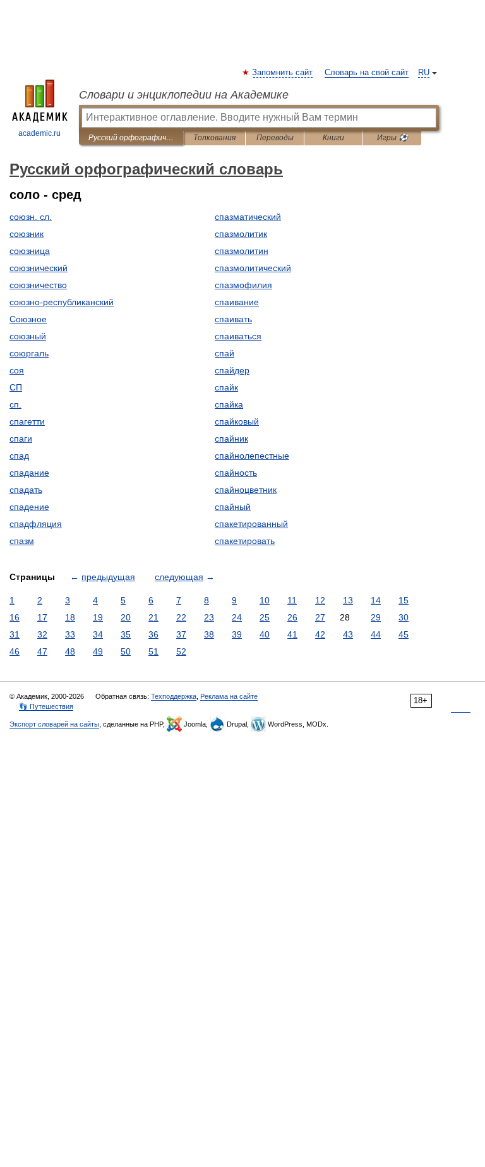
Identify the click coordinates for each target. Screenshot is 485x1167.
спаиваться (238, 336)
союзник (26, 234)
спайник (231, 438)
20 (126, 617)
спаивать (233, 319)
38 (209, 634)
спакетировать (245, 541)
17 (42, 617)
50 (126, 651)
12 (320, 600)
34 (98, 634)
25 (265, 617)
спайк (226, 387)
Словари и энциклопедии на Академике (184, 94)
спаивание (237, 302)
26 (292, 617)
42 (320, 634)
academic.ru (39, 133)
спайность (236, 473)
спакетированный (251, 524)
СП (15, 387)
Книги (333, 137)
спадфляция (35, 524)
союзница (29, 251)
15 (403, 600)
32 (42, 634)
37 (181, 634)
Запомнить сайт (283, 72)
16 (14, 617)
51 (153, 651)
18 (70, 617)
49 (98, 651)
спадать (25, 490)
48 (70, 651)
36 (153, 634)
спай (224, 353)
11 (292, 600)
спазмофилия (243, 285)
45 (403, 634)
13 (348, 600)
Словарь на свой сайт (367, 72)
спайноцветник (246, 490)
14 (376, 600)
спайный (233, 507)
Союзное (28, 319)
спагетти (27, 421)
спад (19, 455)
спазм (21, 541)
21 (153, 617)
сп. (15, 404)
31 (14, 634)
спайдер (232, 370)
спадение (29, 507)
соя (16, 370)
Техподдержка (173, 696)
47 (42, 651)
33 (70, 634)
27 (320, 617)
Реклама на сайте (229, 696)
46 (14, 651)
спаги (20, 438)
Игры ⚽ (392, 137)
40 (265, 634)
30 (403, 617)
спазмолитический (253, 268)
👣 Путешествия (46, 706)
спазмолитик (241, 234)
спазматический (248, 217)
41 (292, 634)
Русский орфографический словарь (131, 137)
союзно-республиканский (61, 302)
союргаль (29, 353)
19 (98, 617)
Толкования (214, 137)
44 (376, 634)
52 (181, 651)
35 (126, 634)
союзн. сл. (30, 217)
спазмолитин (241, 251)
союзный (27, 336)
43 (348, 634)
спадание (29, 473)
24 (237, 617)
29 (376, 617)
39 (237, 634)
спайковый (237, 421)
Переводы (275, 137)
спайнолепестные (252, 455)
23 (209, 617)
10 (265, 600)
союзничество (38, 285)
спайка (229, 404)
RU (423, 72)
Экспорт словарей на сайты (54, 724)
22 (181, 617)
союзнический (38, 268)
